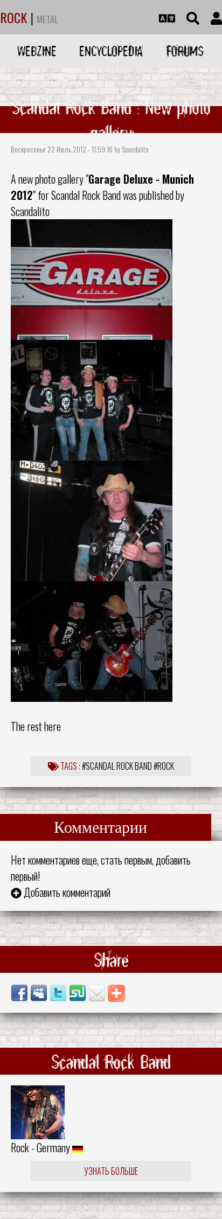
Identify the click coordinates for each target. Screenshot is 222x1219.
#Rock (164, 766)
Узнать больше (111, 1171)
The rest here (36, 726)
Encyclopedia (111, 51)
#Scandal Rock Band (117, 766)
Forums (185, 51)
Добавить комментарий (67, 892)
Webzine (37, 51)
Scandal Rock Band (86, 195)
